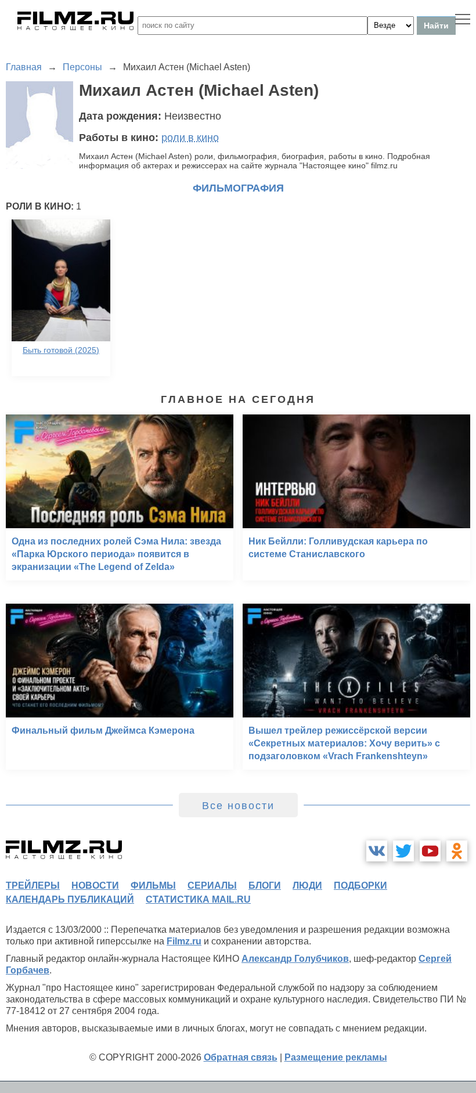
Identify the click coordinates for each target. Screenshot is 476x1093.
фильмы (153, 885)
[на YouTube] (430, 851)
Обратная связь (240, 1057)
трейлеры (33, 885)
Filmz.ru (184, 941)
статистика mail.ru (198, 899)
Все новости (238, 805)
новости (95, 885)
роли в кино (190, 137)
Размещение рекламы (335, 1057)
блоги (264, 885)
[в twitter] (403, 851)
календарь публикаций (70, 899)
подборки (360, 885)
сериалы (212, 885)
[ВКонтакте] (376, 851)
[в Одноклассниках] (456, 851)
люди (307, 885)
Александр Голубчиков (295, 959)
